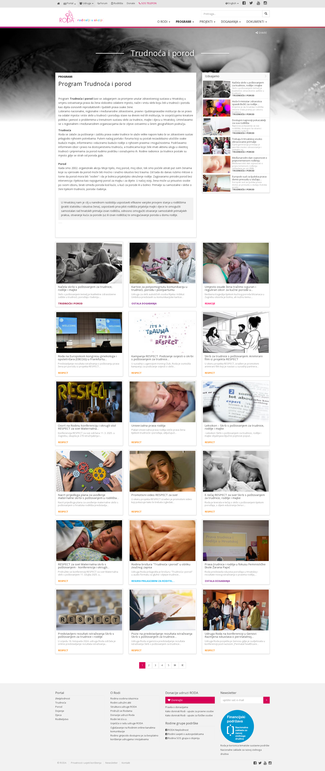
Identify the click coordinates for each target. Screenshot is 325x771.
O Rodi (115, 693)
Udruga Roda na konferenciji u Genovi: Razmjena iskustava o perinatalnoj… (231, 635)
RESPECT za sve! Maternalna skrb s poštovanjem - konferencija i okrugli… (83, 565)
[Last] (182, 665)
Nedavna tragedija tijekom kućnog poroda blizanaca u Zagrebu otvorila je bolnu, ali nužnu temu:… (234, 296)
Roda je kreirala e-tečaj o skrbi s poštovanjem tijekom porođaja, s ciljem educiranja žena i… (234, 504)
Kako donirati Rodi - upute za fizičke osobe (189, 715)
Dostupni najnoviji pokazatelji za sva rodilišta (249, 121)
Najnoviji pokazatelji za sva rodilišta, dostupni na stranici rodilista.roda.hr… (246, 128)
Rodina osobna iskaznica (124, 698)
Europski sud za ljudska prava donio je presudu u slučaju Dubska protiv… (249, 185)
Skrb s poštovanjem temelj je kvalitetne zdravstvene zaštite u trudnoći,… (248, 91)
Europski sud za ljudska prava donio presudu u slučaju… (249, 178)
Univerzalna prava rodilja (148, 425)
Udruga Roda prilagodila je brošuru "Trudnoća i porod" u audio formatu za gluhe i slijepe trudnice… (162, 573)
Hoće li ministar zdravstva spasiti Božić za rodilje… (247, 103)
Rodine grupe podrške (181, 723)
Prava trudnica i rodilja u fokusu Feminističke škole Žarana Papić (235, 565)
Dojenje (59, 711)
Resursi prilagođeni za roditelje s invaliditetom (153, 581)
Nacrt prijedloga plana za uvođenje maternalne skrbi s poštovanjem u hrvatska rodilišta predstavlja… (88, 504)
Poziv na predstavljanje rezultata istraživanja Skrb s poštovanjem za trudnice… (161, 635)
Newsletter (228, 693)
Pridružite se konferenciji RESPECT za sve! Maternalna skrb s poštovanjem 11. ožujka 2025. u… (88, 573)
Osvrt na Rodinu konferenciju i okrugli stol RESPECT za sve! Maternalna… (87, 427)
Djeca (58, 715)
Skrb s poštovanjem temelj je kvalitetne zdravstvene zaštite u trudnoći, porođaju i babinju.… (87, 296)
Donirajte (176, 700)
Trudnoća (60, 702)
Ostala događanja (144, 303)
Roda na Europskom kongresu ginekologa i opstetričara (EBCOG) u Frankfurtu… (87, 357)
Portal (59, 693)
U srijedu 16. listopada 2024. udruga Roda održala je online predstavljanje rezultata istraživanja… (87, 643)
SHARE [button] (262, 32)
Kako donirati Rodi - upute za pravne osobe (189, 711)
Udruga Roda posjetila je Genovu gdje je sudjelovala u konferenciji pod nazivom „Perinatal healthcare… (235, 643)
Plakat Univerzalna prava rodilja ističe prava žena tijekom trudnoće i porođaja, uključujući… (158, 431)
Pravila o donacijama (176, 707)
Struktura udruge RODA (123, 706)
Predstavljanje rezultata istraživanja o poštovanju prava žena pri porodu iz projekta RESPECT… (88, 365)
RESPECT (63, 373)
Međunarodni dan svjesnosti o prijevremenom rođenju (249, 159)
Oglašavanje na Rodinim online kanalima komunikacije (132, 729)
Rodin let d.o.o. (118, 719)
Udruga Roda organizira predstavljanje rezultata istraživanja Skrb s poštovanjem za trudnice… (158, 643)
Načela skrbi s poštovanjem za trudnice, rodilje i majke (248, 84)
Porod (58, 706)
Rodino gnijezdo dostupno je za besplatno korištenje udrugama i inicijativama (134, 737)
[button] (70, 3)
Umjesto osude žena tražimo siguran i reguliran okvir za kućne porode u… (230, 288)
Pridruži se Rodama (121, 711)
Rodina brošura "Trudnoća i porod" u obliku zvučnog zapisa (160, 565)
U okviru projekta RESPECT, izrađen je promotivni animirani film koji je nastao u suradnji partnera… (232, 365)
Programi (65, 76)
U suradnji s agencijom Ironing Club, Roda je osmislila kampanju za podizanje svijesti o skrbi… (161, 365)
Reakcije (210, 303)
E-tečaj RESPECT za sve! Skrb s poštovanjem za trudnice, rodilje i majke (235, 496)
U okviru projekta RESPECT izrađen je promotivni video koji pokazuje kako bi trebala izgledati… (161, 501)
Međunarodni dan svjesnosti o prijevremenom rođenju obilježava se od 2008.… (247, 166)
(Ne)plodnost (62, 698)
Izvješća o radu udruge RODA (126, 723)
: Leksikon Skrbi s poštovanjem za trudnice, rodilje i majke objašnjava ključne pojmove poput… (233, 434)
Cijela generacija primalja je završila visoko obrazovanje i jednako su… (247, 147)
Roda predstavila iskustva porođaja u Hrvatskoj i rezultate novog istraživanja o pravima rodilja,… (231, 573)
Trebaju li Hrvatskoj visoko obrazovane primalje (247, 140)
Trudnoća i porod (243, 95)
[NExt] (175, 665)
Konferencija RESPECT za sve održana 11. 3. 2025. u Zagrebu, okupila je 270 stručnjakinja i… (86, 434)
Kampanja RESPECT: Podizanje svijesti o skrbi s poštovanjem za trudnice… (162, 357)
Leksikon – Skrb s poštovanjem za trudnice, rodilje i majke (234, 427)
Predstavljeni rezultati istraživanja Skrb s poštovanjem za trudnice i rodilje (86, 635)
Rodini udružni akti (120, 702)
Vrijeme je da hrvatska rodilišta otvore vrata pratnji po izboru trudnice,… (247, 109)
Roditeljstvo (61, 719)
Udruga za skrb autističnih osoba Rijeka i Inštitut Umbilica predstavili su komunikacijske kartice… (157, 296)
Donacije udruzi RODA (181, 693)
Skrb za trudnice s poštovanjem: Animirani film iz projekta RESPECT (234, 357)
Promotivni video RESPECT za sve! (154, 495)
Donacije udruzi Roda (122, 715)
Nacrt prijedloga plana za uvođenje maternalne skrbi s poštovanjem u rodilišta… (88, 496)
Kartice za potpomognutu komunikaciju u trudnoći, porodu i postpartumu (159, 288)
